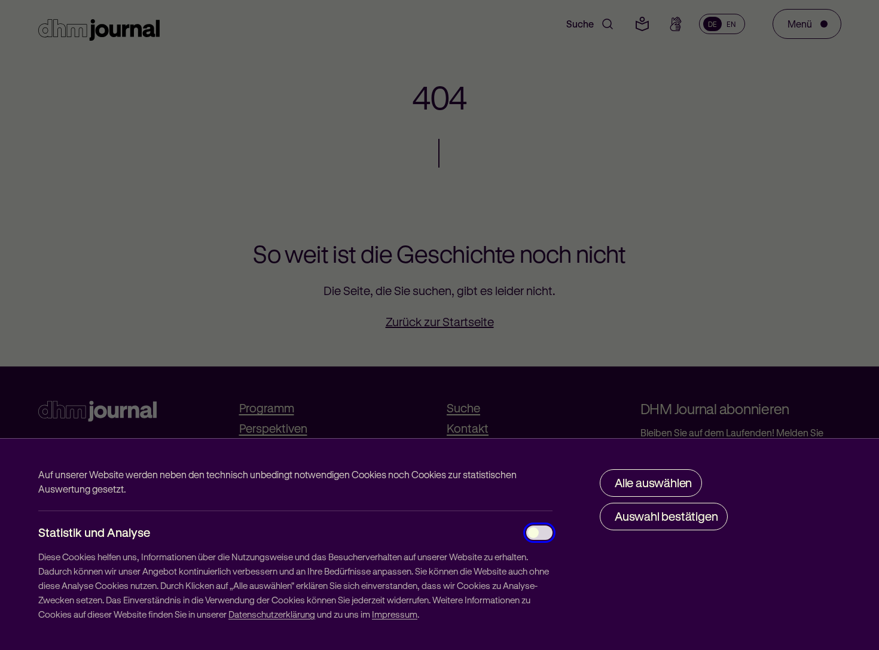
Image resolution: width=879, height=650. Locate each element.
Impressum (394, 614)
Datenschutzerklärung (271, 614)
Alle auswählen (653, 483)
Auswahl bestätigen (666, 516)
